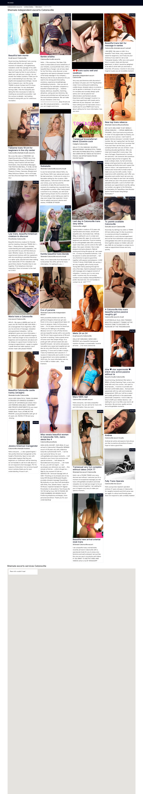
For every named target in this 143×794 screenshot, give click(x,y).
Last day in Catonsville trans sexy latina (86, 222)
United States (28, 7)
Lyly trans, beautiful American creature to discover (22, 235)
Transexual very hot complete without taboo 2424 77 (87, 468)
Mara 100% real (80, 397)
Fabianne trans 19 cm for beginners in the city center (21, 149)
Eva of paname (48, 310)
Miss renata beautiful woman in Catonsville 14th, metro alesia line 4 (54, 437)
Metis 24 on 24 (80, 333)
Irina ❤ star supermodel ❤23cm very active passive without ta (118, 371)
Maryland (38, 7)
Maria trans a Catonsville (20, 316)
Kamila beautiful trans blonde (55, 254)
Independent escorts (15, 7)
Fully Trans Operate (114, 481)
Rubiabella (45, 166)
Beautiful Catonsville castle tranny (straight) (21, 391)
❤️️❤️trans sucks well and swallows (85, 71)
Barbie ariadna (48, 56)
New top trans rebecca (116, 122)
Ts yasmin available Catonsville (114, 222)
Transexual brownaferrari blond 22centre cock (85, 140)
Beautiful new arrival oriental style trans (86, 540)
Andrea (108, 435)
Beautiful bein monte (18, 55)
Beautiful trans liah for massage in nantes (115, 44)
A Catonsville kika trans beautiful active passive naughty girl (116, 312)
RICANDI (11, 3)
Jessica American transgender (23, 446)
